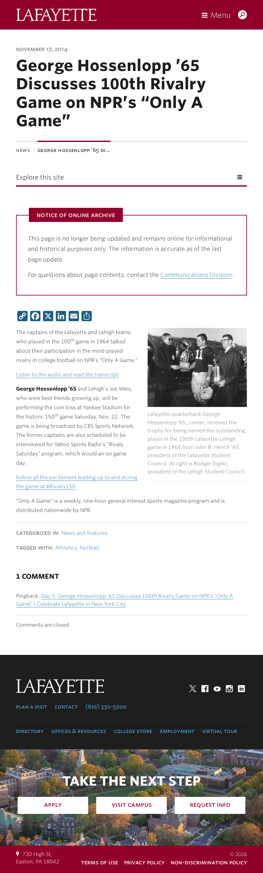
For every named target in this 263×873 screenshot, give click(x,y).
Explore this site (40, 177)
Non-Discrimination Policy (209, 862)
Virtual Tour (219, 731)
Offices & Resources (78, 731)
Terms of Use (99, 862)
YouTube (217, 688)
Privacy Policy (144, 862)
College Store (133, 731)
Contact (66, 706)
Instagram (229, 688)
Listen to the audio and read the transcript (67, 375)
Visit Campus (132, 804)
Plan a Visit (31, 706)
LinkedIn (241, 688)
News (23, 150)
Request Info (210, 804)
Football (89, 548)
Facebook (204, 688)
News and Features (84, 533)
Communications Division (196, 274)
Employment (177, 731)
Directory (30, 731)
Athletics (66, 548)
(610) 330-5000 (106, 706)
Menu (220, 15)
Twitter (192, 688)
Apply (53, 804)
